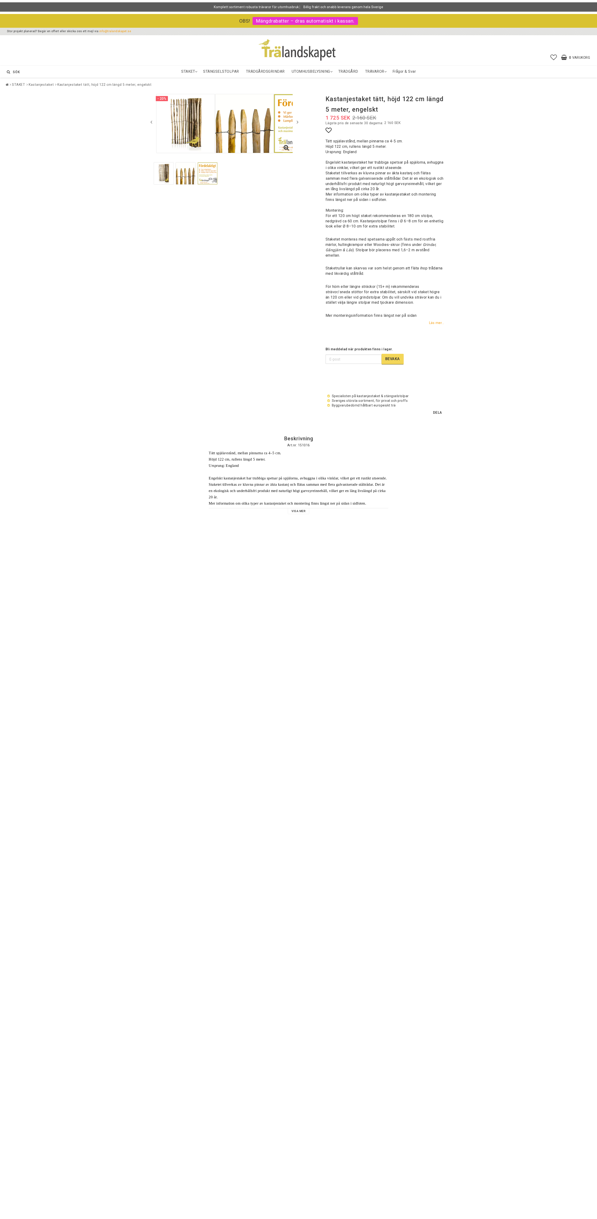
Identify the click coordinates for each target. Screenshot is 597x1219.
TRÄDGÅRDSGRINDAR (265, 71)
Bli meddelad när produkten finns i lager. (359, 349)
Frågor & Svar (404, 71)
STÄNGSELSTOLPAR (221, 71)
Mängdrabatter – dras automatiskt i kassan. (305, 21)
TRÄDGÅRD (348, 71)
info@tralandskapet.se (115, 31)
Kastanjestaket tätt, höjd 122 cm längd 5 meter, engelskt (104, 84)
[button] (553, 58)
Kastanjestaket (41, 84)
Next (297, 121)
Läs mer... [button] (436, 323)
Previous (151, 121)
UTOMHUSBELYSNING (311, 71)
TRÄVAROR (374, 71)
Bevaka (392, 359)
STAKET (188, 71)
